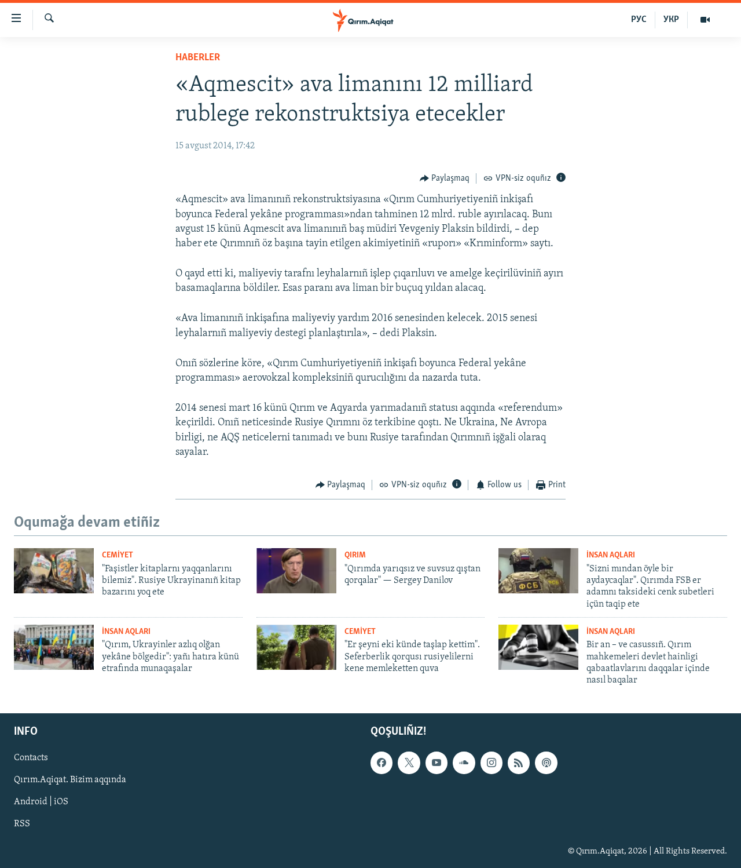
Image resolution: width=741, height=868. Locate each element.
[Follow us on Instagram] (491, 763)
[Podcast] (546, 763)
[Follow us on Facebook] (381, 763)
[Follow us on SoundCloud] (464, 763)
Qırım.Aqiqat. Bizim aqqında (70, 780)
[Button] (445, 178)
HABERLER (197, 58)
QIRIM (355, 555)
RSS (22, 824)
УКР (671, 19)
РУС (639, 19)
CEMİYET (117, 555)
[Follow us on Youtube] (436, 763)
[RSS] (519, 763)
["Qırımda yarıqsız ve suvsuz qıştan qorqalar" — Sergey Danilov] (296, 570)
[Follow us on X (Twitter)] (409, 763)
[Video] (705, 20)
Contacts (31, 758)
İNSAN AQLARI (610, 555)
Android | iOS (41, 802)
